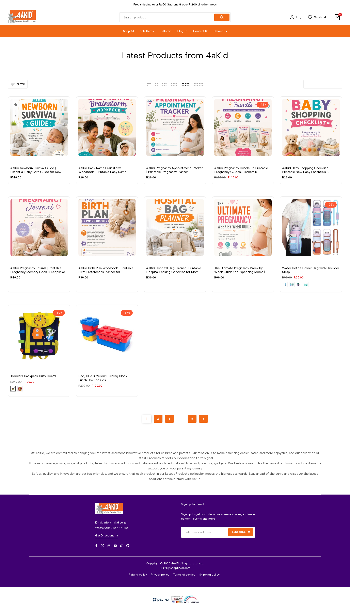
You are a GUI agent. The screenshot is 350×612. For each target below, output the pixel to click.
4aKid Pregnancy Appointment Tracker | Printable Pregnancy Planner (174, 170)
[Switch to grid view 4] (174, 84)
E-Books (16, 161)
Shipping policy (209, 574)
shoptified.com (180, 568)
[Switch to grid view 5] (185, 84)
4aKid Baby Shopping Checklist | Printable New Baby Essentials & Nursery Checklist (306, 170)
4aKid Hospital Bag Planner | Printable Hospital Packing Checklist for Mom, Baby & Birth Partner (173, 270)
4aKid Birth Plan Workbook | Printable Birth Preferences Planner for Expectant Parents (105, 270)
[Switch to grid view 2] (156, 84)
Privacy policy (160, 574)
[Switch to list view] (149, 84)
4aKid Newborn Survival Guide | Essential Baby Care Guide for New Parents (35, 170)
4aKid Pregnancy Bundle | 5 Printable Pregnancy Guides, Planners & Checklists (241, 170)
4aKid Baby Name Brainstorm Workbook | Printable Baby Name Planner (102, 170)
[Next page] (203, 419)
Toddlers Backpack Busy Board (33, 376)
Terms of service (184, 574)
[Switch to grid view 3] (164, 84)
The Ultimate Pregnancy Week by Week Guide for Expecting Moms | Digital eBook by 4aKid (239, 270)
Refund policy (138, 574)
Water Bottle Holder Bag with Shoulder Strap (310, 270)
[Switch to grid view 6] (198, 84)
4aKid (286, 261)
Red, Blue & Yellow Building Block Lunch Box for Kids (102, 378)
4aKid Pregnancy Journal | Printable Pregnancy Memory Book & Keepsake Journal (37, 270)
